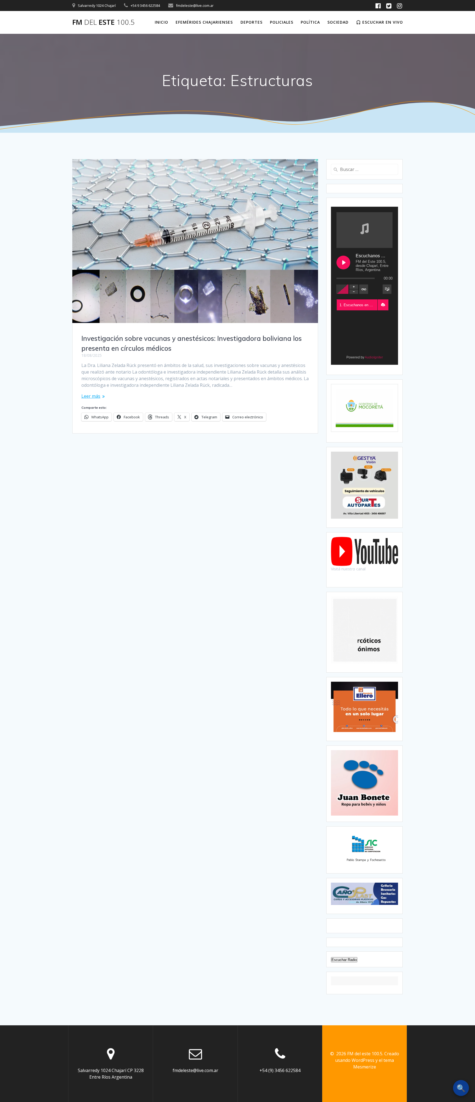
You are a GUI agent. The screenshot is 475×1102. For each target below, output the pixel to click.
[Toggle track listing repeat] (363, 289)
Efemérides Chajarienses (204, 22)
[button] (382, 304)
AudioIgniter (374, 357)
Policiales (281, 22)
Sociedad (338, 22)
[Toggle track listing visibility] (387, 289)
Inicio (161, 22)
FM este (103, 22)
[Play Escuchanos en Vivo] (343, 262)
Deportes (252, 22)
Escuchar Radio (344, 960)
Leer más (90, 396)
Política (310, 22)
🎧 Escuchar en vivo (379, 22)
